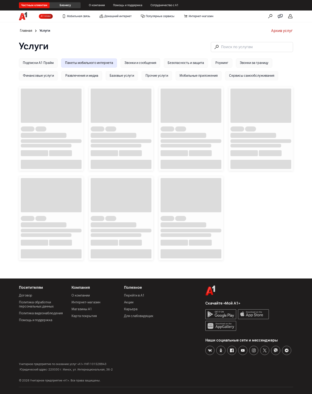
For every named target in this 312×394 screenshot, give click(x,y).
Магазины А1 (81, 309)
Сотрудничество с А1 (165, 5)
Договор (25, 295)
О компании (97, 5)
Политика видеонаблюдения (41, 313)
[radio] (38, 63)
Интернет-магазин (85, 302)
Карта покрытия (84, 316)
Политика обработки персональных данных (36, 304)
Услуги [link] (45, 31)
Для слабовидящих (138, 316)
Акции (128, 302)
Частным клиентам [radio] (34, 5)
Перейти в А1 (134, 295)
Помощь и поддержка (127, 5)
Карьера (130, 309)
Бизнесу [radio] (65, 5)
